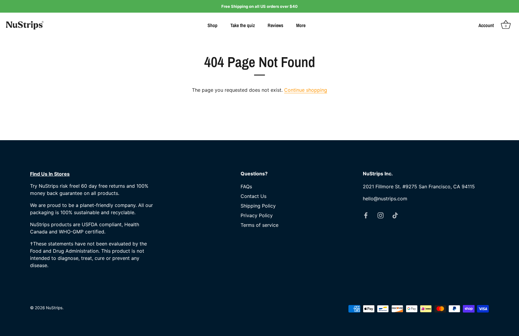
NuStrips (54, 307)
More (300, 25)
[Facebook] (366, 215)
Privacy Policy (257, 215)
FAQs (246, 186)
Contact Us (253, 196)
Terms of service (259, 225)
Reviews (275, 25)
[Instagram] (381, 215)
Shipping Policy (258, 206)
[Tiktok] (395, 215)
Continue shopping (305, 90)
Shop (212, 25)
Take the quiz (242, 25)
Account (486, 25)
